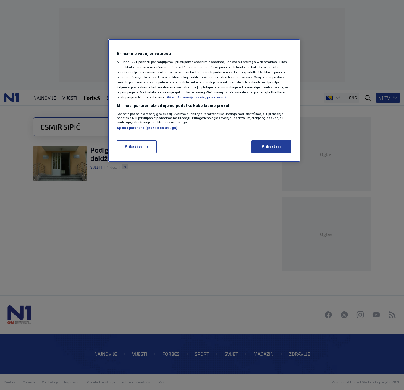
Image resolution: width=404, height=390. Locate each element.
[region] (204, 100)
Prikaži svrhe (136, 146)
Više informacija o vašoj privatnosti (196, 97)
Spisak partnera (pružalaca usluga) (147, 128)
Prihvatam (271, 146)
